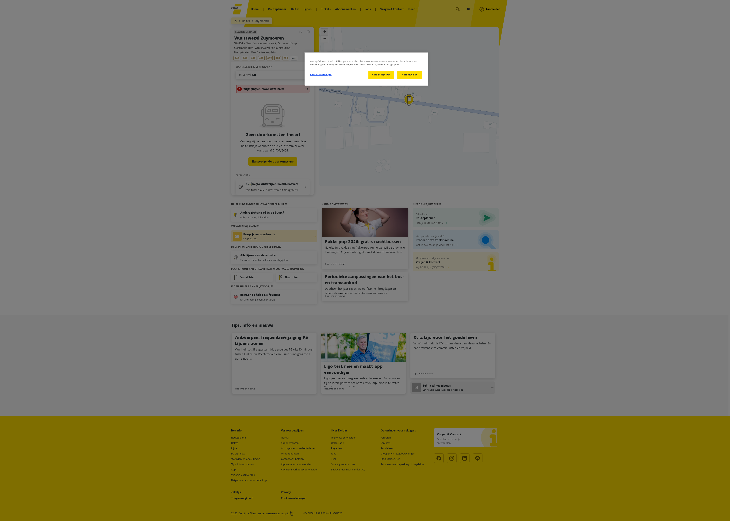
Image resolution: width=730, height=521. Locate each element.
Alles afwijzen (409, 74)
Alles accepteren (381, 74)
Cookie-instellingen (321, 74)
